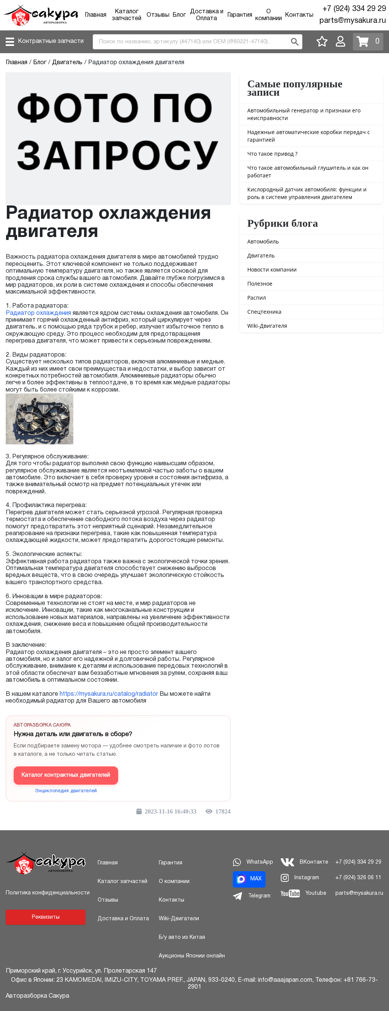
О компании (174, 881)
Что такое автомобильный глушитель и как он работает (307, 171)
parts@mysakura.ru (352, 20)
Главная (95, 15)
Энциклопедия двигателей (66, 791)
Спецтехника (264, 311)
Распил (256, 297)
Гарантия (239, 15)
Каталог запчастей (122, 881)
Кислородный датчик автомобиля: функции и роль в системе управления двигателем (307, 193)
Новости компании (272, 269)
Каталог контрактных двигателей (66, 775)
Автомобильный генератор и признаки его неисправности (304, 114)
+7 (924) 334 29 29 (354, 9)
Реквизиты (46, 917)
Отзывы (158, 15)
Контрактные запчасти (51, 41)
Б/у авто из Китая (182, 937)
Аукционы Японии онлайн (192, 956)
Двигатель (261, 255)
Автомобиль (263, 241)
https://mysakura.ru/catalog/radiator (109, 694)
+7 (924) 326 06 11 (358, 877)
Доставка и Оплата (123, 918)
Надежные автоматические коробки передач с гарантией (308, 135)
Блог (179, 15)
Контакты (299, 15)
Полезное (259, 283)
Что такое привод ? (272, 153)
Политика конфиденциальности (48, 893)
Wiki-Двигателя (267, 325)
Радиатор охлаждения (38, 313)
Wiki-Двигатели (179, 918)
